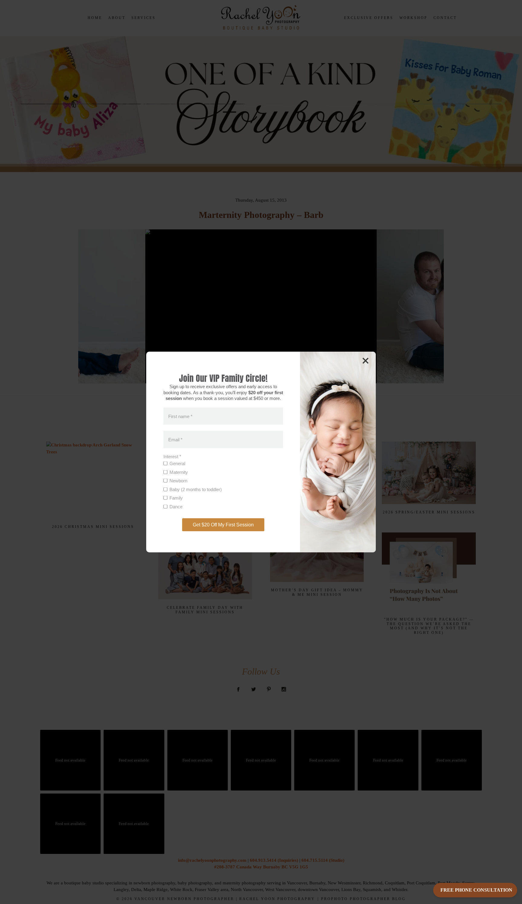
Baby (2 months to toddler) (195, 489)
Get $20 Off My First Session (223, 524)
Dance (175, 506)
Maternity (178, 472)
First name (180, 416)
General (177, 463)
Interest (172, 456)
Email (175, 439)
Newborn (178, 480)
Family (176, 497)
